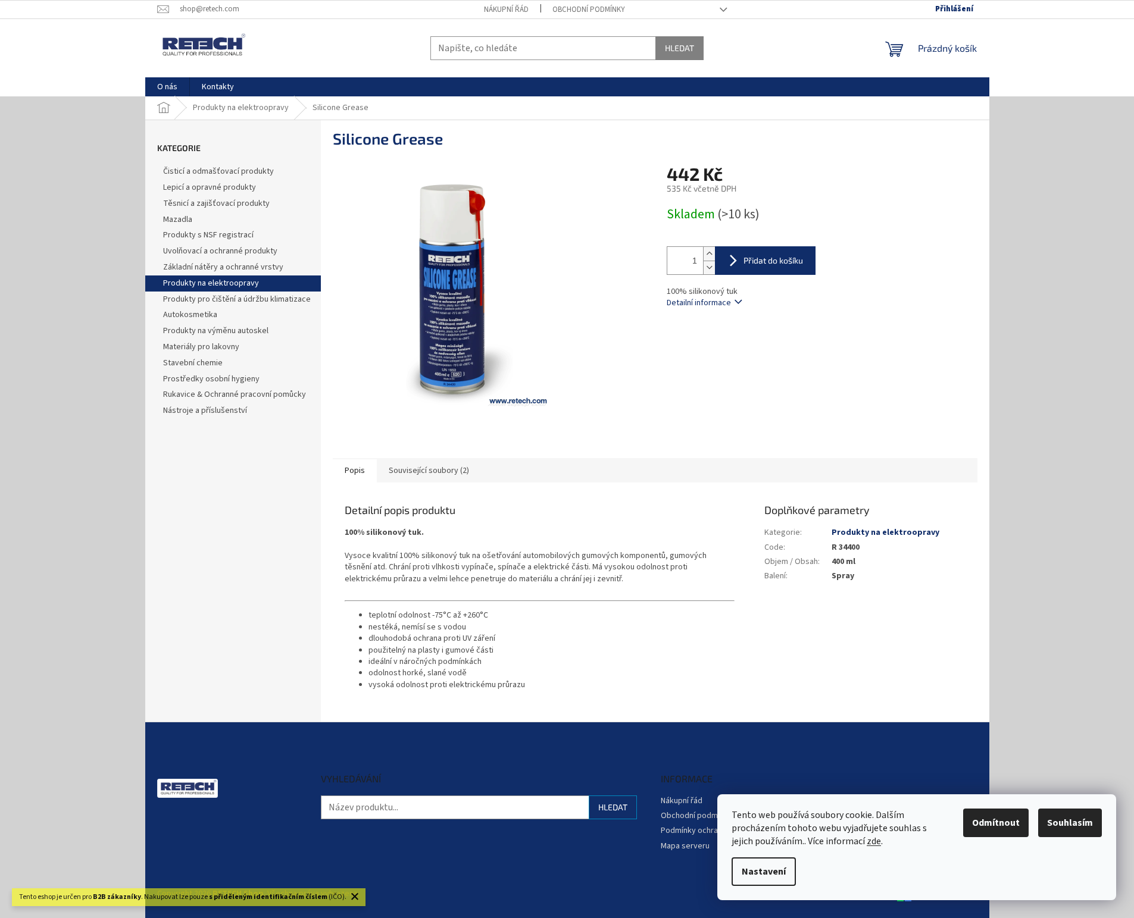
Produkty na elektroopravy (211, 283)
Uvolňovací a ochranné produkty (220, 251)
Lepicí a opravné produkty (209, 187)
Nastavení (764, 871)
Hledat (679, 48)
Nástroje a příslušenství (205, 410)
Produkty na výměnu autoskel (215, 331)
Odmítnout (996, 822)
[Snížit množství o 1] (709, 267)
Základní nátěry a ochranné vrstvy (223, 267)
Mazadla (177, 219)
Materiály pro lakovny (201, 347)
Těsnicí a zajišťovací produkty (216, 203)
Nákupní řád (506, 9)
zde (874, 841)
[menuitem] (167, 86)
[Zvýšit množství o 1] (709, 254)
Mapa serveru (685, 846)
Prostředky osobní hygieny (211, 379)
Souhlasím (1070, 822)
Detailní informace (699, 303)
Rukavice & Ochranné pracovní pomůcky (234, 394)
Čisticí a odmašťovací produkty (218, 171)
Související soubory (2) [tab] (429, 471)
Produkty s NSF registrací (208, 235)
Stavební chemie (193, 363)
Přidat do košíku (773, 260)
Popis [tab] (355, 471)
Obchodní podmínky (588, 9)
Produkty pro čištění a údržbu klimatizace (237, 299)
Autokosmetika (190, 315)
